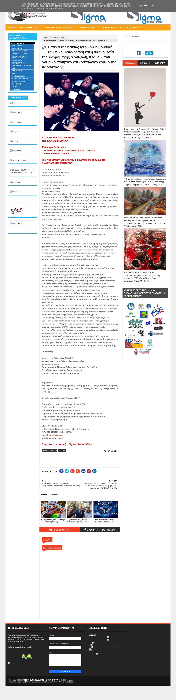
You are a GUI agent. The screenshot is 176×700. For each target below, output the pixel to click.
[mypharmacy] (16, 151)
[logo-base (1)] (16, 182)
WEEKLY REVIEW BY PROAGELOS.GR (19, 57)
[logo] (13, 103)
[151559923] (17, 214)
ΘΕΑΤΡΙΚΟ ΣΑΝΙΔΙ (18, 76)
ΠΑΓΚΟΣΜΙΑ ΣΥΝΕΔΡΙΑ (20, 79)
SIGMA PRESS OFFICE (20, 53)
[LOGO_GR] (15, 192)
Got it (152, 6)
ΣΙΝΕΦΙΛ (15, 86)
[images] (14, 132)
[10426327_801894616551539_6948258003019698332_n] (22, 173)
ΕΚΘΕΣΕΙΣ (16, 68)
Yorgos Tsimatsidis (66, 682)
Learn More (142, 6)
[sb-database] (16, 122)
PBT (27, 682)
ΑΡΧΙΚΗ (11, 27)
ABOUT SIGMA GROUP (28, 27)
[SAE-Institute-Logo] (18, 160)
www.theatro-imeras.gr (52, 435)
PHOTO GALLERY (18, 48)
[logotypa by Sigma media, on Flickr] (145, 359)
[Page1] (118, 24)
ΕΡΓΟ (14, 73)
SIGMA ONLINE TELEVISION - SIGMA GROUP (40, 680)
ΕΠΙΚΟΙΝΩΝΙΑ (132, 27)
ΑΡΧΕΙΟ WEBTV (18, 60)
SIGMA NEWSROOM (57, 37)
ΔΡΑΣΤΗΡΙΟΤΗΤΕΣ (110, 27)
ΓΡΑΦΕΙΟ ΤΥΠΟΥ (18, 63)
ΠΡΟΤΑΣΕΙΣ (16, 84)
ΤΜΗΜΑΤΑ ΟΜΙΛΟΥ (87, 27)
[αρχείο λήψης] (16, 112)
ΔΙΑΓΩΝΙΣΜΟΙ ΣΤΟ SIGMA (21, 65)
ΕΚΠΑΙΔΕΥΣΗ (17, 71)
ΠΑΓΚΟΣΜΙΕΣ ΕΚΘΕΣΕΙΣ (21, 81)
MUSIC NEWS (17, 45)
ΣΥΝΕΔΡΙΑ (16, 89)
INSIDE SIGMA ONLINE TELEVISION (58, 27)
